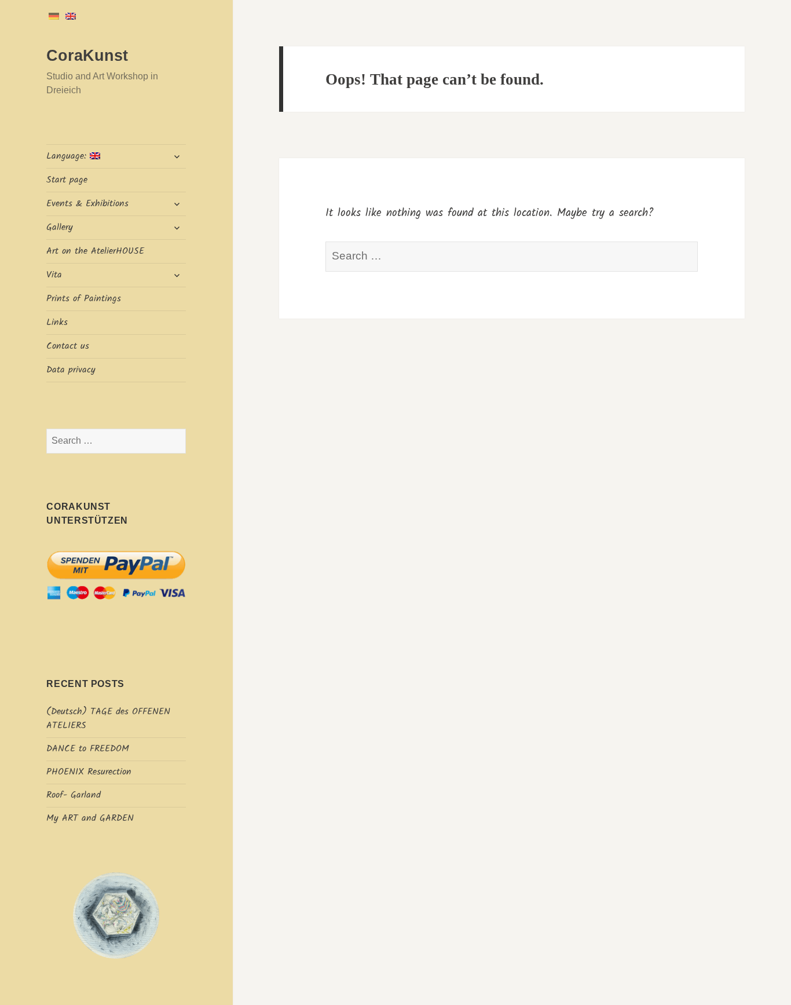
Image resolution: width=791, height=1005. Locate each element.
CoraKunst (87, 55)
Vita (54, 275)
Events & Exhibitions (87, 203)
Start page (66, 180)
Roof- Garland (73, 795)
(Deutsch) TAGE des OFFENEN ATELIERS (108, 718)
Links (57, 322)
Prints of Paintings (83, 298)
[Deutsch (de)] (54, 16)
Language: (68, 156)
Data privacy (71, 370)
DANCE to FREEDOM (87, 748)
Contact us (67, 346)
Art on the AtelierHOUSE (95, 251)
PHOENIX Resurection (88, 772)
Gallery (59, 227)
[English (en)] (70, 16)
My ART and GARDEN (90, 818)
